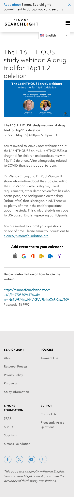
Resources (11, 383)
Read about (12, 4)
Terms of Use (49, 358)
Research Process (15, 366)
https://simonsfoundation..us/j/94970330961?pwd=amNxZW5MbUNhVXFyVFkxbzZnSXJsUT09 (36, 295)
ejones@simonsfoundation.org (26, 236)
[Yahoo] (59, 261)
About (8, 358)
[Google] (23, 261)
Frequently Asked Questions (52, 425)
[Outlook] (41, 261)
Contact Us (48, 414)
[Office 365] (32, 261)
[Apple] (14, 261)
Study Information (16, 392)
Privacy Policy (13, 375)
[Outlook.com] (50, 261)
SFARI (8, 418)
